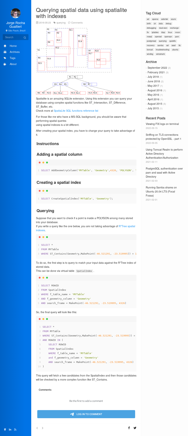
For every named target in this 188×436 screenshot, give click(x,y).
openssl (158, 36)
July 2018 (153, 76)
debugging (151, 27)
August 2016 (155, 90)
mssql (149, 36)
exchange (174, 27)
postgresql (151, 40)
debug (168, 23)
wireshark (160, 54)
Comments (77, 22)
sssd (174, 45)
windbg (150, 54)
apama (155, 19)
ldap (163, 32)
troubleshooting (162, 49)
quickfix (172, 40)
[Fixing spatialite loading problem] (42, 428)
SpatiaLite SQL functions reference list (76, 110)
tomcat (150, 49)
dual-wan (163, 27)
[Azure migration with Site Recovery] (37, 428)
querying (163, 40)
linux (170, 32)
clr (155, 23)
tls (179, 45)
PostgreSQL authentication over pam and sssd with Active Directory (164, 172)
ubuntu (175, 49)
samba (160, 45)
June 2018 (154, 81)
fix (148, 32)
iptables (155, 32)
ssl (167, 45)
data (161, 23)
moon (177, 32)
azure (173, 19)
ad (148, 19)
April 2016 (153, 99)
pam (177, 36)
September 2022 (157, 67)
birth (149, 23)
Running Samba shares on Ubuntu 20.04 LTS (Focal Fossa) (161, 191)
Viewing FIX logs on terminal (162, 124)
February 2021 (156, 72)
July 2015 (153, 108)
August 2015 (155, 103)
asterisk (164, 19)
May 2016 (153, 94)
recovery (150, 45)
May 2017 (153, 85)
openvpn (168, 36)
